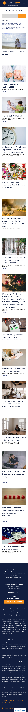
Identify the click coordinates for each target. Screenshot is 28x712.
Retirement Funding (7, 28)
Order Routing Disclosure (8, 702)
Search (22, 16)
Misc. (23, 27)
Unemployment (6, 29)
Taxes (16, 28)
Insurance (11, 24)
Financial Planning (7, 23)
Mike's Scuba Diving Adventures (11, 27)
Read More (5, 60)
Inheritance (17, 23)
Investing (18, 24)
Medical (4, 25)
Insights (4, 24)
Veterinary (15, 29)
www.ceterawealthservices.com (9, 704)
